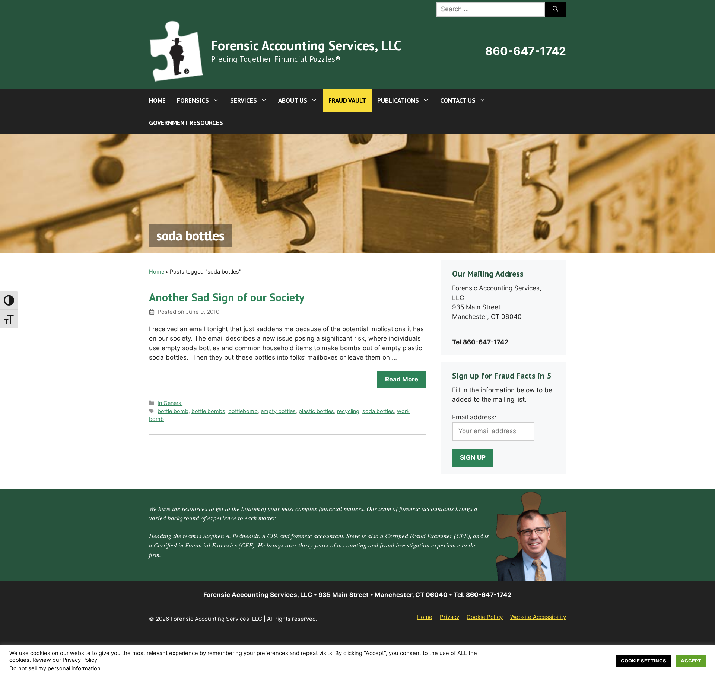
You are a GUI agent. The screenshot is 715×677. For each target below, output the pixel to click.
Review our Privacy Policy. (65, 660)
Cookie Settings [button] (643, 661)
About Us (292, 100)
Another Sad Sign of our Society (226, 297)
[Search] (555, 9)
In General (170, 403)
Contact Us (458, 100)
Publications (398, 100)
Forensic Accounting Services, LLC (306, 45)
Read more (401, 379)
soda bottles (378, 411)
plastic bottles (316, 411)
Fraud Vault (347, 100)
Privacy (449, 616)
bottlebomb (243, 411)
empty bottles (278, 411)
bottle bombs (208, 411)
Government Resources (186, 123)
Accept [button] (691, 661)
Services (243, 100)
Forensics (193, 100)
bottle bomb (173, 411)
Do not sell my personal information (55, 668)
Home (157, 100)
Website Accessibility (538, 616)
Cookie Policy (485, 616)
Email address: (474, 417)
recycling (348, 411)
